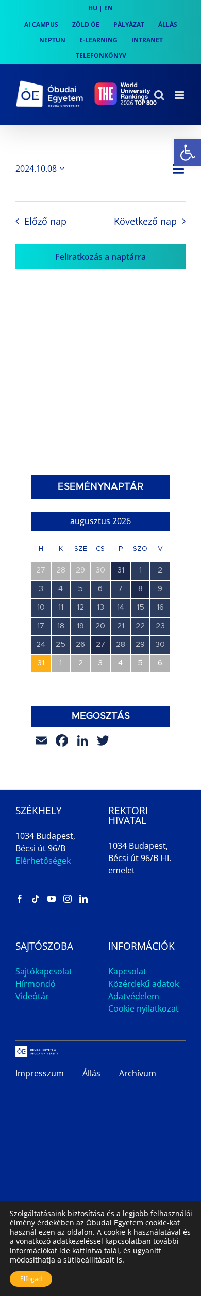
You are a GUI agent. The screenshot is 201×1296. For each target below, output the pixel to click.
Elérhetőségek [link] (43, 860)
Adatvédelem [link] (133, 996)
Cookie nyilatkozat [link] (143, 1008)
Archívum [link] (137, 1073)
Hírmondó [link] (35, 983)
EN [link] (108, 8)
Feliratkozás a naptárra (100, 256)
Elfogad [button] (31, 1278)
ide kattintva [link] (80, 1250)
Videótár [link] (32, 996)
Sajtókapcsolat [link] (43, 971)
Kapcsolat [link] (127, 971)
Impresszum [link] (39, 1073)
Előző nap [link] (45, 221)
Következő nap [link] (145, 221)
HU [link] (92, 8)
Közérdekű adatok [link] (143, 983)
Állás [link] (91, 1073)
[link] (187, 152)
